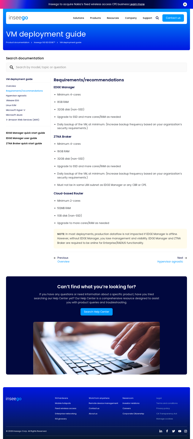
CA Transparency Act (166, 413)
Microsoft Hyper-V (15, 110)
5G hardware (61, 398)
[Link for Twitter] (173, 431)
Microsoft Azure (14, 114)
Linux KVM (11, 105)
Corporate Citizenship (133, 413)
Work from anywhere (99, 398)
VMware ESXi (12, 100)
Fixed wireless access (65, 408)
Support (147, 18)
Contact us (173, 18)
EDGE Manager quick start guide (25, 132)
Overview (11, 85)
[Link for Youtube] (180, 431)
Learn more (137, 4)
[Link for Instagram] (185, 431)
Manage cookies (164, 418)
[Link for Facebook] (167, 431)
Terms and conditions (167, 403)
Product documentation (17, 42)
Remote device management (103, 403)
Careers (127, 408)
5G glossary (61, 418)
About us (93, 413)
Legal (159, 398)
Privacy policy (163, 408)
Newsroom (128, 398)
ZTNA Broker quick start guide (24, 143)
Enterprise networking (65, 413)
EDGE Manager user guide (21, 138)
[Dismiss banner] (185, 4)
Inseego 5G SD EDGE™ (44, 42)
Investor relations (131, 403)
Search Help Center (96, 312)
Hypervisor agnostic (16, 95)
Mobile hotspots (63, 403)
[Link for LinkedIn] (161, 431)
